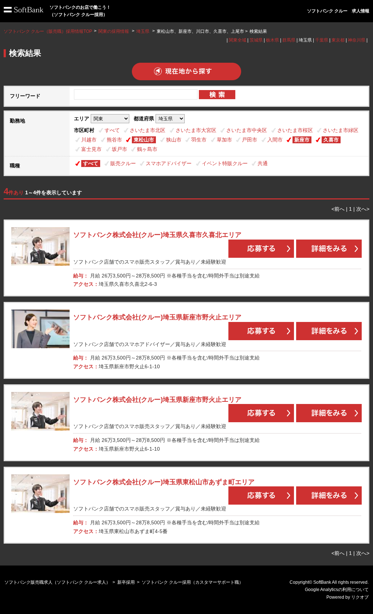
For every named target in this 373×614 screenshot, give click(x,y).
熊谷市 (114, 140)
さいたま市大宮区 (196, 130)
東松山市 (144, 140)
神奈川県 (356, 40)
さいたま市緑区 (340, 130)
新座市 (302, 140)
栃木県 (272, 40)
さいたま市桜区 (295, 130)
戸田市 (249, 140)
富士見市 (91, 149)
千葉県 (321, 40)
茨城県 (256, 40)
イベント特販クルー (225, 163)
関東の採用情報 (114, 31)
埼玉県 (142, 31)
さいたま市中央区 (246, 130)
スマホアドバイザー (169, 163)
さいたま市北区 (147, 130)
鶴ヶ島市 (147, 149)
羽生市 (199, 140)
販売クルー (123, 163)
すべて (112, 130)
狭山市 (173, 140)
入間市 (275, 140)
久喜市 (331, 140)
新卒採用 (126, 582)
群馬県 (288, 40)
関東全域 (237, 40)
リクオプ (360, 597)
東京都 (338, 40)
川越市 (89, 140)
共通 (263, 163)
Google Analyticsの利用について (337, 589)
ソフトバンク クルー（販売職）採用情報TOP (48, 31)
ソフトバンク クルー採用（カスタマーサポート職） (192, 582)
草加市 (224, 140)
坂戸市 (119, 149)
